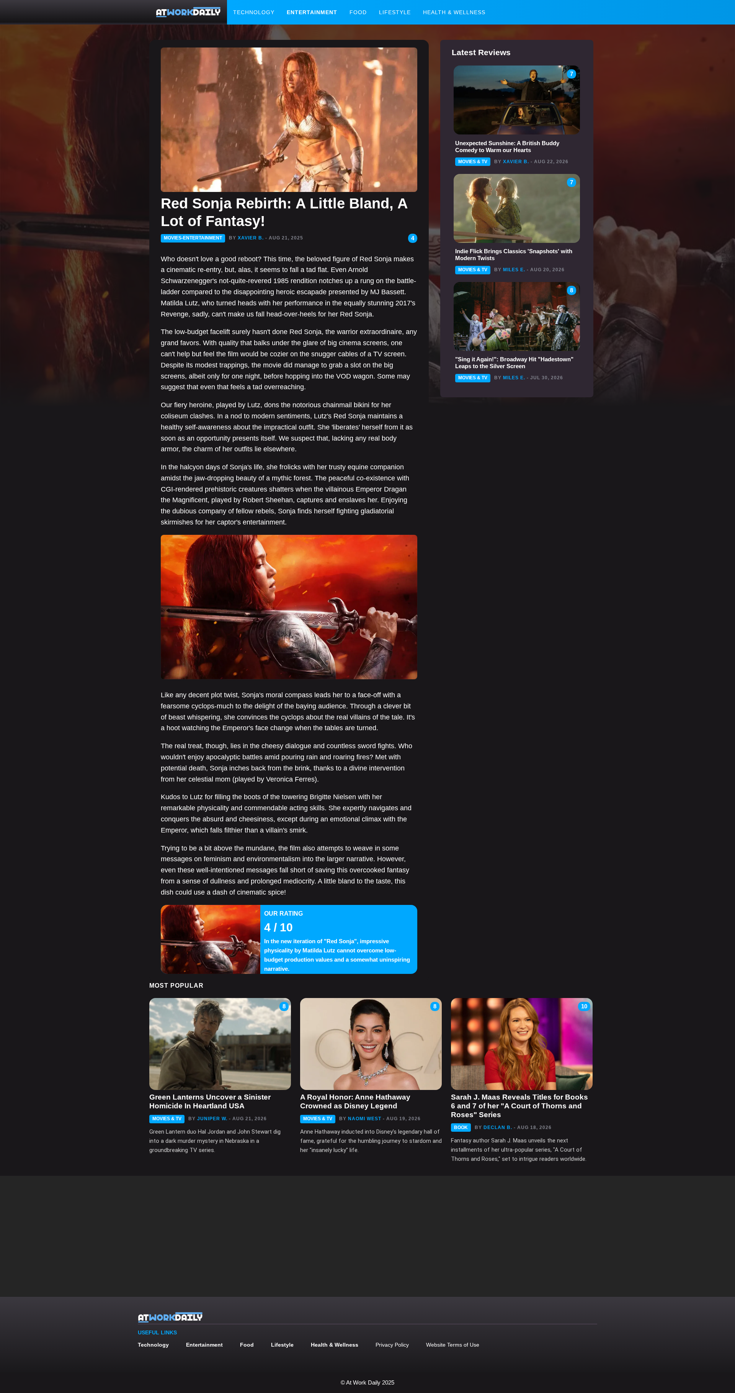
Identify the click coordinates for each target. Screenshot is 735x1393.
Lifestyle (395, 12)
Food (358, 12)
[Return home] (188, 12)
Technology (253, 12)
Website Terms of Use (452, 1345)
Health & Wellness (454, 12)
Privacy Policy (392, 1345)
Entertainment (312, 12)
